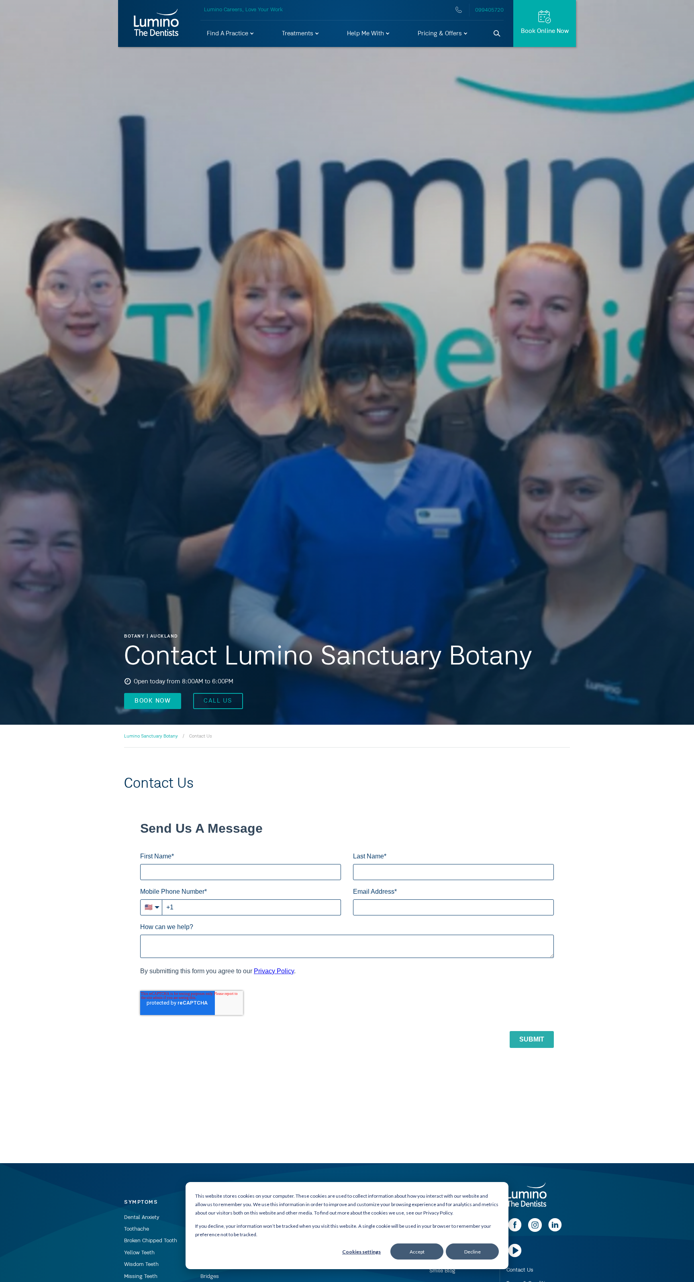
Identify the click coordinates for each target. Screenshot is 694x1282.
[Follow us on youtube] (514, 1256)
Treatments (298, 34)
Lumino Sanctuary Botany (151, 736)
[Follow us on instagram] (535, 1230)
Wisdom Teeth (141, 1264)
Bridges (209, 1276)
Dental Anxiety (141, 1217)
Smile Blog (442, 1271)
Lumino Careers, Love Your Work (243, 9)
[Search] (497, 33)
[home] (526, 1195)
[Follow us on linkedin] (555, 1230)
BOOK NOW (153, 701)
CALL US (218, 701)
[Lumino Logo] (156, 23)
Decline (472, 1252)
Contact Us (519, 1270)
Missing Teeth (140, 1276)
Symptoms (141, 1202)
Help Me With (366, 34)
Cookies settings (361, 1252)
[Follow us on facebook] (514, 1230)
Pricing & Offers (440, 34)
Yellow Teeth (139, 1253)
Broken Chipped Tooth (150, 1240)
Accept (417, 1252)
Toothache (136, 1229)
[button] (230, 33)
